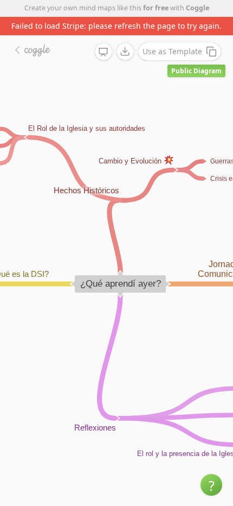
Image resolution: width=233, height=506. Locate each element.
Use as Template (172, 51)
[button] (211, 485)
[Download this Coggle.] (125, 51)
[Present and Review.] (103, 52)
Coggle (197, 7)
